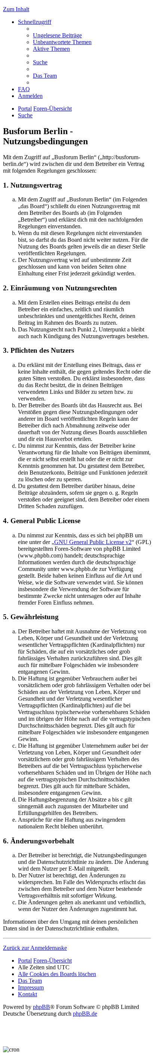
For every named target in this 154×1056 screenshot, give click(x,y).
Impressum (31, 987)
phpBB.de (85, 1013)
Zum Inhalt (16, 9)
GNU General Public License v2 (93, 542)
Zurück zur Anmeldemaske (35, 948)
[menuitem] (57, 35)
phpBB (41, 1007)
